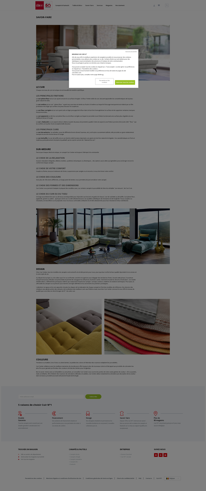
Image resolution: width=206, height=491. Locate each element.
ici (102, 75)
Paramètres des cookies (104, 81)
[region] (104, 68)
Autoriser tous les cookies (125, 82)
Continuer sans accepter (131, 51)
